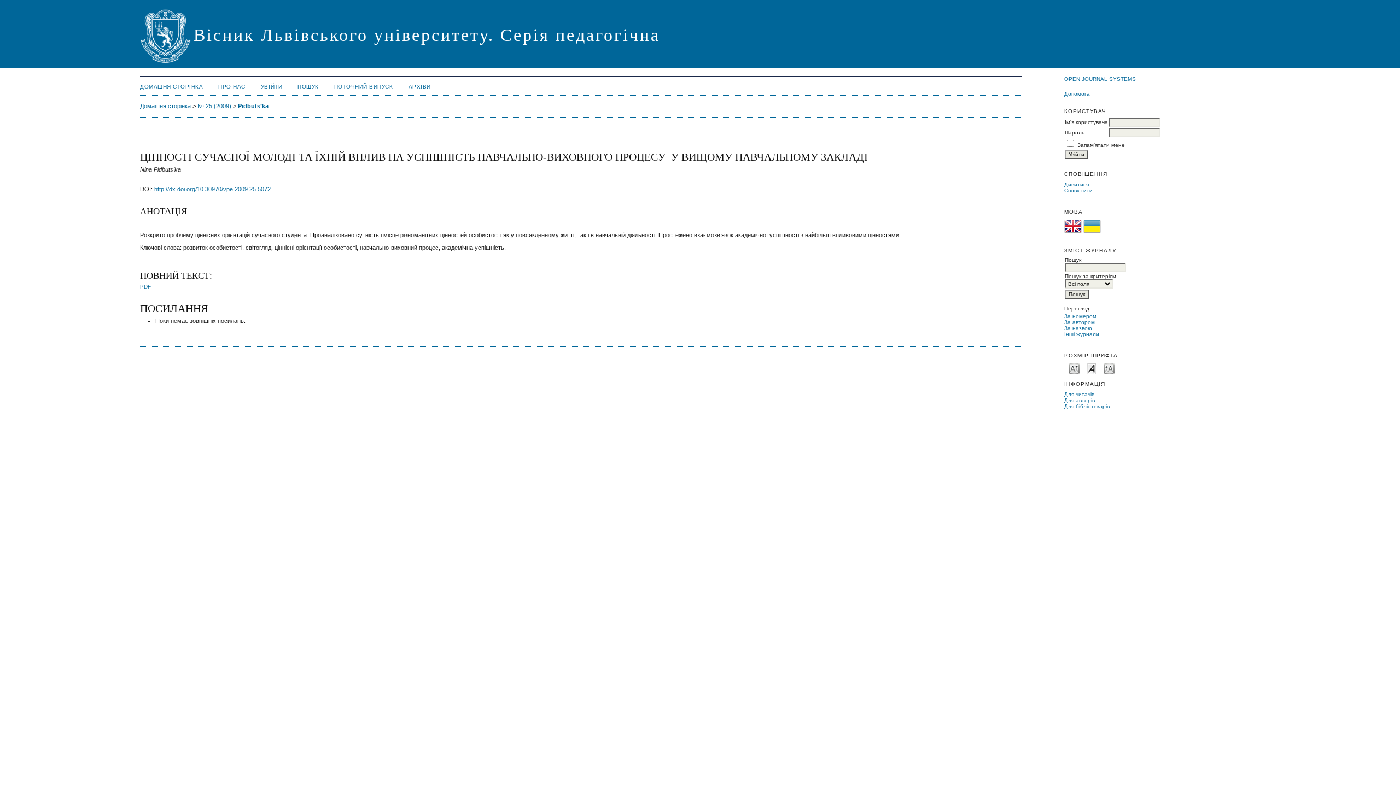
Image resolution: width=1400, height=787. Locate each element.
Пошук (308, 87)
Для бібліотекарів (1087, 406)
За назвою (1078, 328)
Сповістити (1078, 190)
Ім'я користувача (1086, 122)
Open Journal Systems (1100, 79)
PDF (145, 287)
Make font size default (1091, 368)
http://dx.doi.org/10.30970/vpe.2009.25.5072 (212, 189)
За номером (1080, 316)
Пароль (1074, 133)
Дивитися (1076, 184)
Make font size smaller (1074, 368)
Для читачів (1079, 394)
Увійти (271, 87)
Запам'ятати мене (1101, 145)
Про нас (232, 87)
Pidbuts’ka (253, 106)
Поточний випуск (363, 87)
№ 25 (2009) (214, 106)
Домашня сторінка (171, 87)
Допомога (1077, 94)
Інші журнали (1081, 334)
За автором (1079, 322)
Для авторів (1079, 400)
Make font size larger (1109, 368)
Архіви (420, 87)
